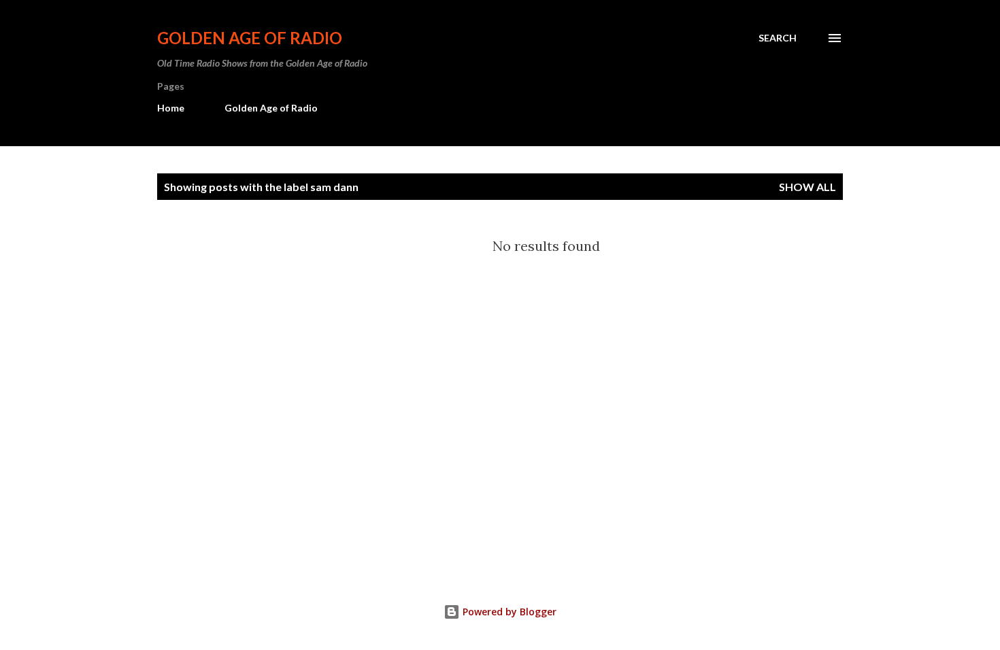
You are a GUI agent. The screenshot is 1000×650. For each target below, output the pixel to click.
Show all (807, 186)
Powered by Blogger (508, 611)
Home (170, 108)
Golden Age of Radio (249, 38)
